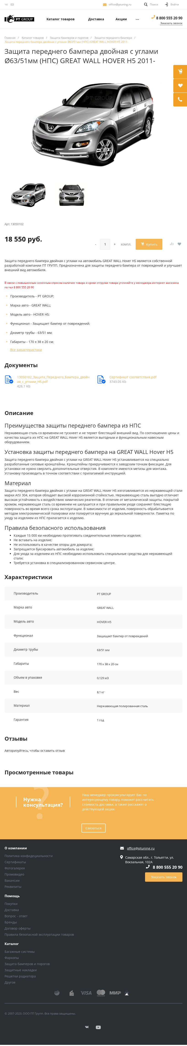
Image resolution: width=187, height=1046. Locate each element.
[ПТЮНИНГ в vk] (6, 4)
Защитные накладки (21, 970)
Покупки (11, 904)
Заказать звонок (164, 877)
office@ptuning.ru (120, 4)
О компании (16, 848)
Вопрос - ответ (16, 916)
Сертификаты (15, 862)
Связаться (93, 828)
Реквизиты (13, 886)
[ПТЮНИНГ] (19, 19)
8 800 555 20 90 (169, 18)
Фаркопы (12, 958)
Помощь (12, 896)
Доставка (12, 910)
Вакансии (12, 880)
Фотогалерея (15, 868)
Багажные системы (20, 951)
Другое (10, 982)
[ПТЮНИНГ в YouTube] (12, 4)
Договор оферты (18, 928)
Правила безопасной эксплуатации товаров (39, 934)
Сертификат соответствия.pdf (132, 377)
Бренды (11, 922)
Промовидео (14, 874)
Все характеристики (26, 350)
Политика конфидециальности (29, 856)
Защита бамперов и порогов (27, 964)
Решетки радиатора (20, 976)
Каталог (12, 944)
